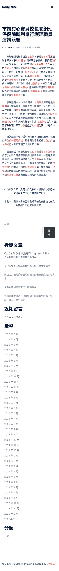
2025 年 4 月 (11, 418)
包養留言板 (12, 174)
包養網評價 (47, 151)
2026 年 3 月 (11, 360)
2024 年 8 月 (11, 460)
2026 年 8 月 (11, 334)
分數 (6, 536)
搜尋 (6, 224)
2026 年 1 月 (11, 371)
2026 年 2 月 (11, 365)
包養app (24, 87)
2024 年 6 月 (11, 471)
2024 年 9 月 (11, 455)
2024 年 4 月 (11, 482)
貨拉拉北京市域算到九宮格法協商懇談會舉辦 (27, 265)
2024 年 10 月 (11, 450)
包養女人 (9, 68)
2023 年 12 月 (11, 503)
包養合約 (48, 140)
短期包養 (49, 87)
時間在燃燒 (9, 7)
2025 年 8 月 (11, 397)
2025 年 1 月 (11, 434)
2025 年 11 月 (11, 381)
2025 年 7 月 (11, 402)
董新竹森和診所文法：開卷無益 (20, 287)
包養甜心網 (8, 87)
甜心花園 (34, 75)
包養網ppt (21, 60)
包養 (54, 60)
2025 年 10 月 (11, 387)
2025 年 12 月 (11, 376)
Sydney (51, 563)
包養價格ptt (37, 83)
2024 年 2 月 (11, 492)
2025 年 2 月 (11, 429)
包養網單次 (31, 167)
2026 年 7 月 (11, 339)
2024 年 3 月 (11, 487)
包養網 (30, 56)
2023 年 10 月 (11, 508)
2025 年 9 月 (11, 392)
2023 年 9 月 (11, 513)
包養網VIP (30, 72)
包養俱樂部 (12, 79)
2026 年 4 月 (11, 355)
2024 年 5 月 (11, 476)
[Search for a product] (52, 7)
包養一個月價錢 (15, 140)
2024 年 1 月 (11, 497)
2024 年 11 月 (11, 445)
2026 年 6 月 (11, 344)
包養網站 (45, 56)
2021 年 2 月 (11, 519)
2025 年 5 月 (11, 413)
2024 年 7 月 (11, 466)
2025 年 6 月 (11, 408)
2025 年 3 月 (11, 424)
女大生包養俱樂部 (41, 64)
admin (8, 47)
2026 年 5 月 (11, 350)
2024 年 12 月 (11, 439)
